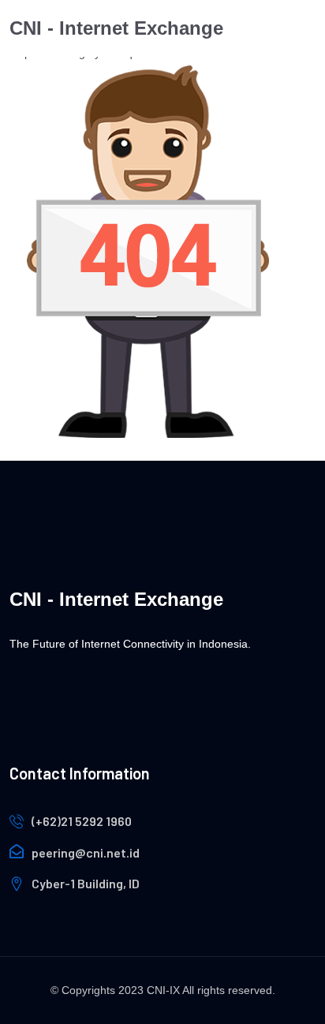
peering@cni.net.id (86, 852)
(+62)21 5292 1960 (82, 820)
